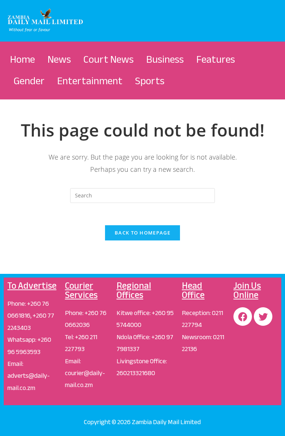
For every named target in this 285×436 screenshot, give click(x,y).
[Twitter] (263, 316)
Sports (149, 81)
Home (22, 59)
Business (165, 59)
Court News (108, 59)
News (59, 59)
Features (215, 59)
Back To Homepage (142, 232)
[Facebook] (242, 316)
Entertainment (89, 81)
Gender (29, 81)
